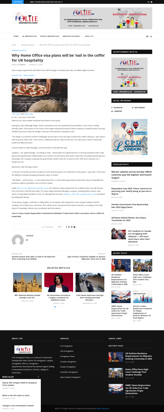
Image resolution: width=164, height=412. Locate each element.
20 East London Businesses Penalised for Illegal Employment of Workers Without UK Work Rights (142, 312)
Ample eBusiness (103, 408)
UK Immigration (29, 36)
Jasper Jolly (28, 114)
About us (89, 36)
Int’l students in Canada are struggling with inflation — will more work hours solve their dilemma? (139, 236)
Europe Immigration (49, 36)
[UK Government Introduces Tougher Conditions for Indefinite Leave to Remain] (58, 282)
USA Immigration (66, 351)
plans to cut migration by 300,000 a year (32, 188)
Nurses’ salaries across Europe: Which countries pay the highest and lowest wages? (131, 174)
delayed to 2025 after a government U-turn (80, 194)
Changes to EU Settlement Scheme (18, 405)
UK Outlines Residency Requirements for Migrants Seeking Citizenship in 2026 (119, 279)
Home (16, 36)
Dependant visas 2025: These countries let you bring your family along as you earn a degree (131, 191)
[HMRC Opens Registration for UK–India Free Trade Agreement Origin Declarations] (121, 296)
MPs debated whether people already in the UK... (27, 296)
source (22, 64)
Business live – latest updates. (23, 75)
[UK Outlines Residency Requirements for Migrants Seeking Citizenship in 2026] (121, 265)
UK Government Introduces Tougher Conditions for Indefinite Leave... (58, 297)
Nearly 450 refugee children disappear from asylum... (19, 383)
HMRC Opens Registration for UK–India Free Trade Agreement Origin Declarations (120, 311)
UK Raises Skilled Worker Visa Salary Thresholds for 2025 (128, 219)
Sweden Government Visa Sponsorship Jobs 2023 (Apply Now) (129, 205)
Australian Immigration (69, 372)
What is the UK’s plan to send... (16, 395)
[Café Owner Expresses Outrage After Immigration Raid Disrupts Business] (90, 282)
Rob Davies (16, 114)
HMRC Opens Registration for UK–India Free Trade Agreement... (59, 2)
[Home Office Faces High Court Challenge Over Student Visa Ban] (142, 265)
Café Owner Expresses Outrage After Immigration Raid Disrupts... (89, 297)
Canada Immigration (68, 361)
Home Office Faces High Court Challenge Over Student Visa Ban (142, 278)
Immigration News (71, 36)
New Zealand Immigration (70, 377)
